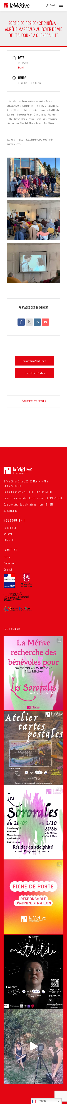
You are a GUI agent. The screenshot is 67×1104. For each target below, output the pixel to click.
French (41, 1100)
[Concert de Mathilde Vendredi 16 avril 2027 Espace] (33, 972)
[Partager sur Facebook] (21, 322)
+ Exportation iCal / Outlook (34, 372)
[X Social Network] (29, 322)
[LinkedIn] (37, 322)
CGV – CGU (9, 540)
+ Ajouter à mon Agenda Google (34, 360)
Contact (8, 569)
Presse (7, 557)
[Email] (45, 322)
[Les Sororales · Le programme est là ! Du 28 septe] (33, 822)
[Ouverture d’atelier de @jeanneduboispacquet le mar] (33, 1046)
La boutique (10, 527)
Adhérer (8, 534)
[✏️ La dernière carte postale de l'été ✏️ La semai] (33, 748)
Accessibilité (11, 510)
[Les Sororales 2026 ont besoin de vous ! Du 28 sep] (33, 673)
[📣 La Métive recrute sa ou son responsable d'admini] (33, 897)
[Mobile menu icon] (61, 5)
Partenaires (10, 563)
